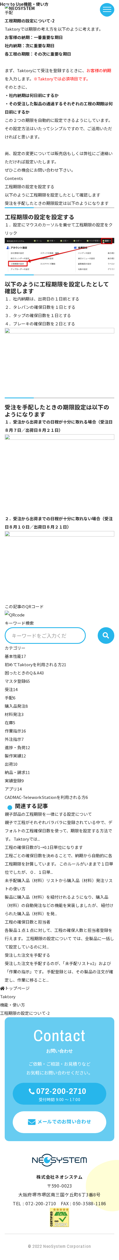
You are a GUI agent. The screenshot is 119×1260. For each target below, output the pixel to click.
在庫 (10, 722)
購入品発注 (16, 706)
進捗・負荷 (17, 747)
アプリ (13, 789)
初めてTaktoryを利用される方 (35, 664)
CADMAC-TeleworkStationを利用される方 (46, 797)
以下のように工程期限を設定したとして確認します (52, 195)
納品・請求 (17, 772)
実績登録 (14, 780)
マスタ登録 (17, 681)
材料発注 (14, 714)
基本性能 (15, 656)
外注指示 (14, 739)
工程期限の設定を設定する (30, 186)
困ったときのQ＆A (24, 673)
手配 (10, 697)
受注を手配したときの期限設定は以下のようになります (56, 203)
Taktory (7, 996)
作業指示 (15, 731)
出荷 (11, 764)
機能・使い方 (12, 1005)
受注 (11, 689)
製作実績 (15, 756)
